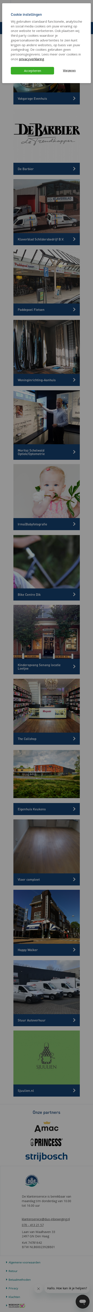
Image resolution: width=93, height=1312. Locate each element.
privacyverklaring (31, 59)
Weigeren (69, 70)
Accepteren (32, 70)
